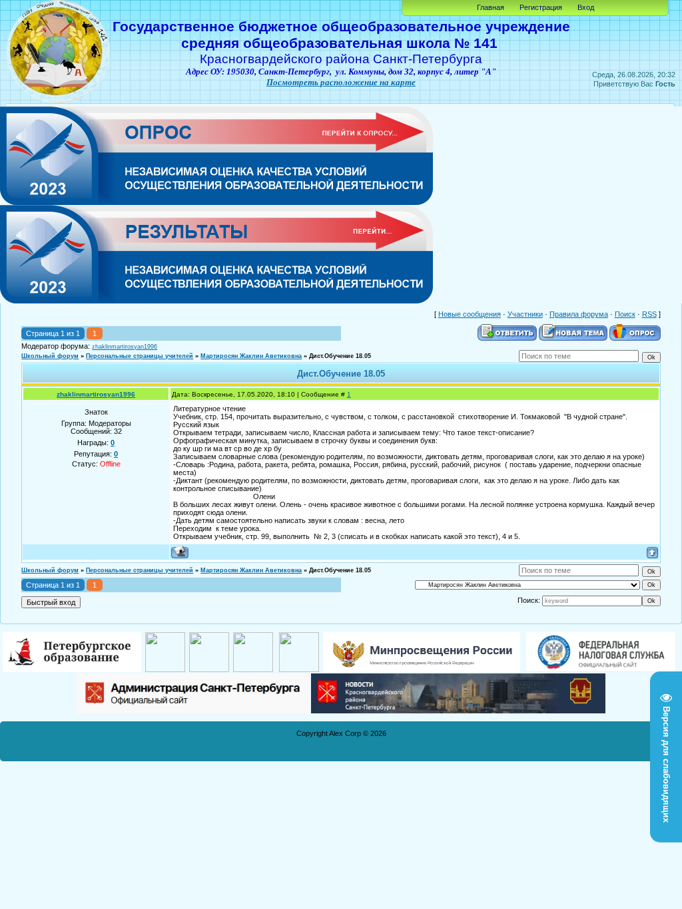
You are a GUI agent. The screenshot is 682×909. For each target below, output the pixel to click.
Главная (490, 7)
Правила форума (578, 314)
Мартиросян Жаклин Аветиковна (251, 356)
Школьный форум (50, 356)
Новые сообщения (469, 314)
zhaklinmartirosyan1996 (124, 346)
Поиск (625, 314)
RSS (649, 314)
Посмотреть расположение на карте (341, 82)
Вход (585, 7)
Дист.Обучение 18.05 (340, 356)
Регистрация (540, 7)
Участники (525, 314)
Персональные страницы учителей (139, 356)
